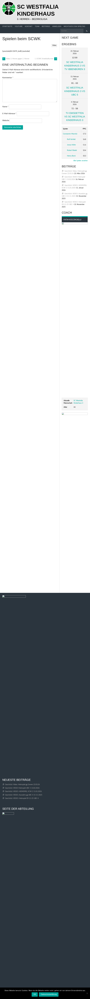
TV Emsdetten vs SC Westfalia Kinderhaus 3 (74, 116)
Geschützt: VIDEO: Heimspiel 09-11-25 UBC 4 (22, 798)
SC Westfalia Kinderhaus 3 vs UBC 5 (74, 91)
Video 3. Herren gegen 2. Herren (16, 59)
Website (5, 120)
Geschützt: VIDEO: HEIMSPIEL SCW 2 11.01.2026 (23, 791)
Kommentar (7, 78)
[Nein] (87, 993)
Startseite (7, 26)
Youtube (18, 26)
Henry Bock (71, 156)
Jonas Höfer (71, 145)
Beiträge (46, 26)
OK (35, 994)
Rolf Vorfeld (71, 139)
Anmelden (56, 26)
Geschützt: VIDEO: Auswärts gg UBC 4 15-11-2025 (23, 795)
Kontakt (28, 26)
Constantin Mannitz (70, 134)
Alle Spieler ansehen (80, 161)
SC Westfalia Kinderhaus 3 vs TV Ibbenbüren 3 (74, 65)
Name (5, 107)
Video (54, 45)
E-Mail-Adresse (9, 113)
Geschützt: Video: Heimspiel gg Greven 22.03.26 (22, 784)
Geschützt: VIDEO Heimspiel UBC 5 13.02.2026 (22, 788)
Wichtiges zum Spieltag (74, 26)
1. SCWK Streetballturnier (45, 59)
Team (37, 26)
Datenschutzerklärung (49, 994)
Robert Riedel (72, 150)
